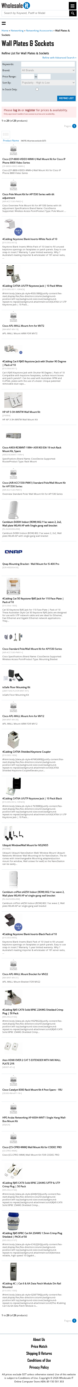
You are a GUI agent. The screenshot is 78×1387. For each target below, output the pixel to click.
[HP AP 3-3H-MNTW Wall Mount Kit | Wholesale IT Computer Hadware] (13, 409)
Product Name (11, 140)
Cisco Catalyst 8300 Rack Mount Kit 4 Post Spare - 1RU (32, 1089)
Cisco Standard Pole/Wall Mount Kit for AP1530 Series (32, 649)
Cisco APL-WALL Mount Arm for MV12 (23, 716)
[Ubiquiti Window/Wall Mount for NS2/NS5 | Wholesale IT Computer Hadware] (13, 842)
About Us (39, 1339)
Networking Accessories (39, 30)
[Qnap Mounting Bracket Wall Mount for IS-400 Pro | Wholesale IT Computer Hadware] (13, 561)
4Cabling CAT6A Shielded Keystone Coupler (26, 751)
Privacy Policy (39, 1367)
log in (17, 110)
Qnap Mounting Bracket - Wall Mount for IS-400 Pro (30, 564)
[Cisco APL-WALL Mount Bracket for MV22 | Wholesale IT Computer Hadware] (13, 970)
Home (5, 30)
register (30, 110)
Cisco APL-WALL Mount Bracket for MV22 (25, 974)
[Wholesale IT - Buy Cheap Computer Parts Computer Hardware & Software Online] (16, 6)
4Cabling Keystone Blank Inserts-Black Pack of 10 (29, 934)
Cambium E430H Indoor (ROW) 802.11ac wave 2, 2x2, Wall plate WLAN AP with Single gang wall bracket (32, 523)
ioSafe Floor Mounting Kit (16, 687)
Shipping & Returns (39, 1353)
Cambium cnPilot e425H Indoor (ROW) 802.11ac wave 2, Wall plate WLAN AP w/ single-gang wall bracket (33, 893)
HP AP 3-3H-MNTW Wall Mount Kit (21, 412)
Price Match (39, 1346)
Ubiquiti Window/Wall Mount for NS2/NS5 (25, 845)
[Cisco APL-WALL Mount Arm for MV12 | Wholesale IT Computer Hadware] (13, 712)
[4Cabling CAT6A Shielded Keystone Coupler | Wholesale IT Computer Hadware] (13, 749)
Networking (17, 30)
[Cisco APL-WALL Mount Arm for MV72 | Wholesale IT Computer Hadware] (13, 321)
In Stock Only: (9, 89)
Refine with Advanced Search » (59, 57)
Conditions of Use (39, 1360)
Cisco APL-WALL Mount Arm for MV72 (23, 325)
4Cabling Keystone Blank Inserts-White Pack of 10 (29, 239)
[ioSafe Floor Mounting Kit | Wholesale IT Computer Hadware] (13, 684)
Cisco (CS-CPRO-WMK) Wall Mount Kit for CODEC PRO (32, 1147)
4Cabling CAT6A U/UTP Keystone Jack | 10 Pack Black (32, 798)
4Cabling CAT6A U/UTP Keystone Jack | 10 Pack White (32, 285)
